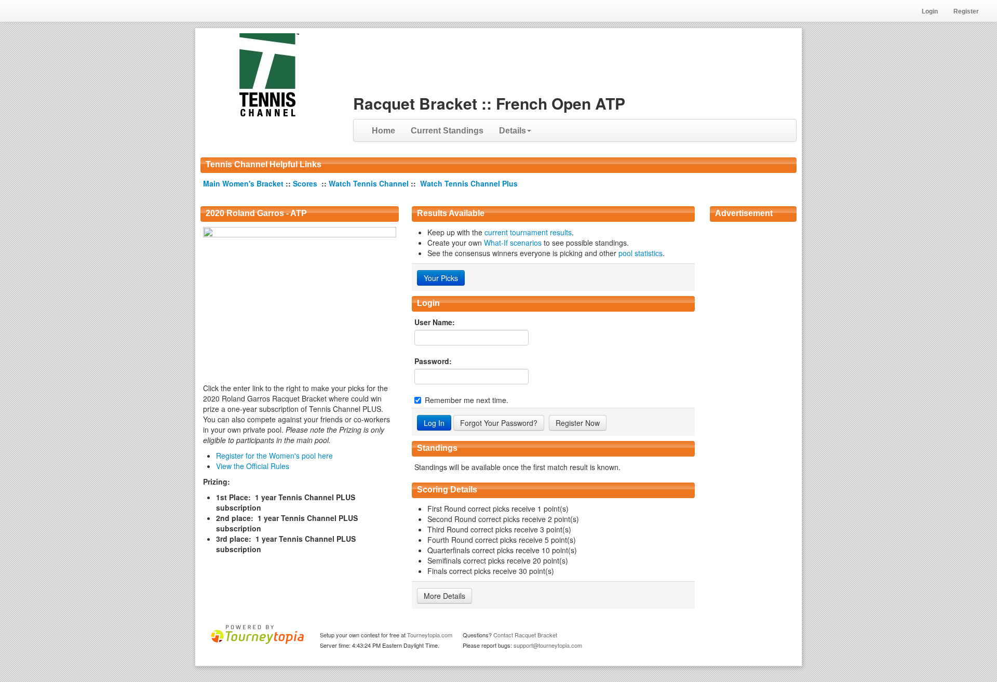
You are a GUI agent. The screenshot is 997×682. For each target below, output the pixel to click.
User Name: (434, 322)
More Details (444, 596)
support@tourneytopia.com (548, 645)
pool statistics (640, 253)
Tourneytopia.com (429, 635)
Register (966, 11)
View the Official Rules (252, 466)
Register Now (578, 423)
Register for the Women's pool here (274, 455)
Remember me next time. (466, 400)
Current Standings (447, 130)
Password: (433, 361)
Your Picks (441, 278)
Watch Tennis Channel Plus (469, 183)
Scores (306, 183)
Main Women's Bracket (244, 183)
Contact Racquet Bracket (525, 635)
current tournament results (528, 232)
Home (383, 130)
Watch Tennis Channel (370, 183)
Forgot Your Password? (498, 423)
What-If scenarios (513, 242)
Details (512, 130)
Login (930, 11)
